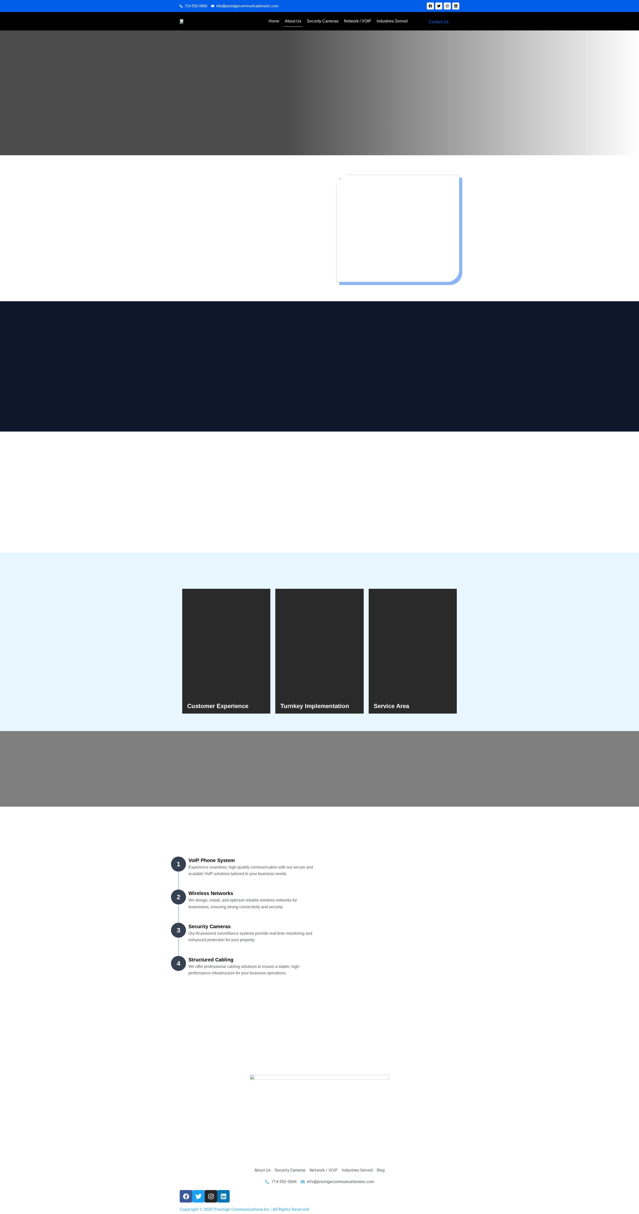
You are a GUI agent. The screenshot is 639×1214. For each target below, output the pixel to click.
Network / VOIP (357, 21)
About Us (293, 21)
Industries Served (392, 21)
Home (274, 21)
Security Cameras (322, 21)
